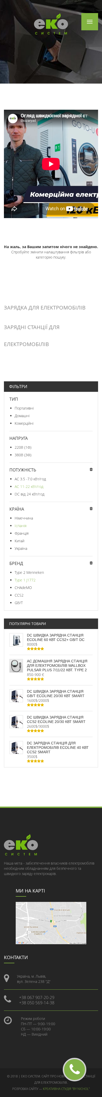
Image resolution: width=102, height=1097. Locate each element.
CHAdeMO (23, 587)
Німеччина (24, 518)
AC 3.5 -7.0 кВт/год (30, 478)
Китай (19, 540)
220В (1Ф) (23, 447)
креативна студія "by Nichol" (66, 1089)
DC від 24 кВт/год (29, 494)
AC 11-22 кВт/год (29, 486)
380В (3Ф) (23, 454)
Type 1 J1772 (25, 579)
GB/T (19, 602)
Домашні (22, 415)
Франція (22, 533)
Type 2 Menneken (29, 572)
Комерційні (24, 423)
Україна (21, 548)
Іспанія (20, 525)
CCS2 (19, 595)
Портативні (24, 408)
